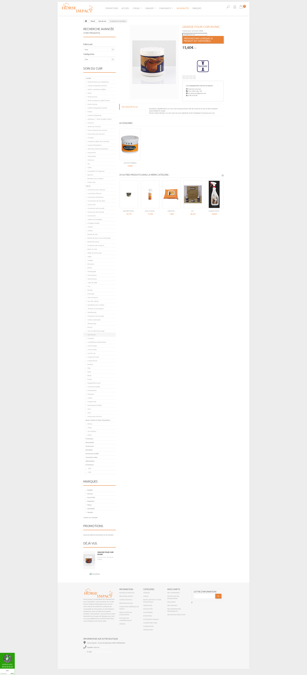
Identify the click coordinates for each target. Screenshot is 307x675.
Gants (89, 167)
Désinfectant (91, 312)
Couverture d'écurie (94, 193)
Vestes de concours (94, 126)
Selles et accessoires (94, 253)
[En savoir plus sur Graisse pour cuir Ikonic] (89, 560)
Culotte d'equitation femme (97, 85)
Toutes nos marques (90, 517)
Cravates (90, 137)
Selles (89, 256)
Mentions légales (126, 603)
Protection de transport (95, 245)
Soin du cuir (91, 334)
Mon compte (173, 589)
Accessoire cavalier (92, 453)
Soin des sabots (93, 301)
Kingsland (90, 501)
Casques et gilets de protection (98, 141)
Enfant (89, 111)
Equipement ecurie (93, 383)
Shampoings (91, 323)
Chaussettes (91, 156)
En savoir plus (130, 107)
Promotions (112, 8)
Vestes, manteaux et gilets (96, 89)
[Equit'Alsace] (77, 7)
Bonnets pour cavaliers (95, 178)
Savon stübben (130, 163)
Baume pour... (129, 211)
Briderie (90, 364)
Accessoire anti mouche (95, 212)
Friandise (90, 338)
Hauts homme (92, 104)
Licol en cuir (91, 353)
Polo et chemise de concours (97, 130)
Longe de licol (92, 360)
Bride (89, 375)
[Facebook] (191, 602)
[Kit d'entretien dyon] (192, 194)
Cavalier (149, 8)
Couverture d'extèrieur (95, 197)
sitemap (122, 624)
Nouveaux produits (126, 592)
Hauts (89, 93)
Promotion (89, 439)
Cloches (90, 227)
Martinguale (91, 271)
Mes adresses (172, 605)
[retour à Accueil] (86, 21)
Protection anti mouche (95, 316)
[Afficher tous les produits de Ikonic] (203, 66)
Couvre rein (91, 204)
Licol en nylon (92, 349)
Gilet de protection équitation (97, 149)
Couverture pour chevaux (96, 190)
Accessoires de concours (96, 134)
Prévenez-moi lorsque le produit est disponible (198, 39)
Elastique (90, 394)
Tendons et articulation (95, 308)
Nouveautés (183, 8)
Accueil (125, 8)
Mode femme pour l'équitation (98, 82)
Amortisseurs (92, 275)
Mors (89, 409)
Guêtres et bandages (94, 219)
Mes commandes (173, 592)
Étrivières (90, 264)
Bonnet (90, 290)
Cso (88, 286)
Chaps (89, 427)
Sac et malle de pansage (95, 331)
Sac (88, 163)
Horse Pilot (91, 497)
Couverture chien (91, 457)
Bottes (89, 424)
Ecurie (89, 379)
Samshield (90, 508)
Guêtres (90, 230)
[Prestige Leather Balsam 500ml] (2, 52)
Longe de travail (93, 357)
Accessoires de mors (94, 416)
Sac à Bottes (91, 431)
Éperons (90, 175)
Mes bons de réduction (176, 614)
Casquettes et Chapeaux (96, 171)
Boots (89, 435)
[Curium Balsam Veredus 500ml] (304, 52)
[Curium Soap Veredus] (214, 194)
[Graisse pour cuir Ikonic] (154, 62)
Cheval (136, 8)
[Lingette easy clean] (171, 194)
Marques (196, 8)
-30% (89, 468)
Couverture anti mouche (95, 208)
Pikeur (89, 505)
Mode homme (92, 97)
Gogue (89, 398)
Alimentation (90, 461)
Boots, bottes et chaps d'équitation (98, 420)
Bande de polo (92, 234)
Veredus (90, 512)
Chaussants (165, 8)
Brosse (89, 327)
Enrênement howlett (94, 405)
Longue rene (91, 401)
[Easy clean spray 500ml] (150, 194)
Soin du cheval (92, 297)
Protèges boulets (93, 223)
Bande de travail (93, 242)
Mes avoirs (171, 602)
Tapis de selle (92, 282)
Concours (90, 123)
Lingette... (172, 211)
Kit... (192, 211)
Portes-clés (91, 182)
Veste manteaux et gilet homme (98, 100)
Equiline (90, 490)
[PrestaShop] (95, 574)
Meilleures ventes (126, 596)
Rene (89, 372)
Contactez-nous (125, 599)
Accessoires (91, 152)
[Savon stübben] (130, 144)
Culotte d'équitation (94, 115)
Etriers (89, 268)
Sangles (90, 260)
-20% (89, 472)
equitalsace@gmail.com (102, 652)
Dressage (90, 294)
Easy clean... (150, 211)
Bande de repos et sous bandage (99, 238)
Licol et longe (92, 346)
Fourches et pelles (93, 386)
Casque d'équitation (94, 145)
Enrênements (92, 390)
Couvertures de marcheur (96, 201)
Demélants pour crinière (95, 305)
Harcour (90, 494)
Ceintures (90, 160)
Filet (89, 368)
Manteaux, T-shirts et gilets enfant (99, 119)
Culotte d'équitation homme (97, 108)
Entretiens (89, 450)
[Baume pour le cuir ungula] (128, 194)
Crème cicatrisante (93, 320)
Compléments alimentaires (96, 342)
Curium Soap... (214, 211)
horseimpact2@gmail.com (197, 93)
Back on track (92, 249)
